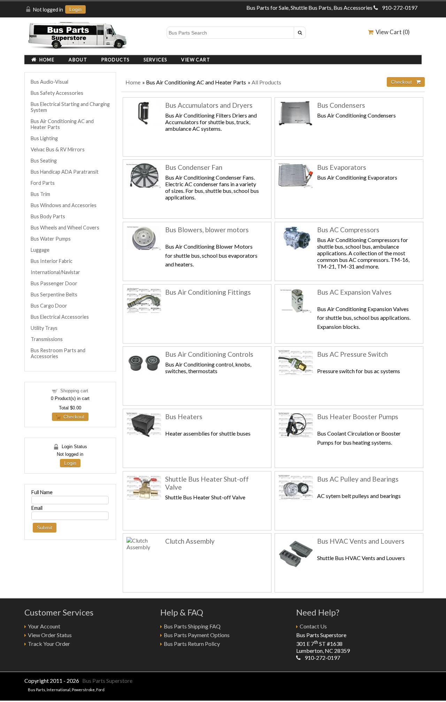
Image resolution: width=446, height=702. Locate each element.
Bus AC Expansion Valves (354, 292)
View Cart (195, 59)
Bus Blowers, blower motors (207, 230)
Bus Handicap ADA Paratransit (65, 172)
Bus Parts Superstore (107, 680)
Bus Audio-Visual (49, 82)
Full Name (42, 492)
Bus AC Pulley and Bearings (358, 479)
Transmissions (47, 339)
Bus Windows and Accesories (64, 205)
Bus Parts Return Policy (192, 643)
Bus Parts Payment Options (197, 635)
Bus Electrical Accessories (60, 317)
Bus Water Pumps (51, 239)
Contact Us (313, 626)
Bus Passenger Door (54, 283)
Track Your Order (49, 643)
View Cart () (392, 32)
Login (75, 9)
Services (155, 59)
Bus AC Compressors (348, 230)
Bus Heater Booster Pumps (357, 417)
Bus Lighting (44, 138)
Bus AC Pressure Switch (352, 354)
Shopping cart (74, 390)
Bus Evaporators (341, 167)
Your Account (44, 626)
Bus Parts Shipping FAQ (192, 626)
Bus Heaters (183, 417)
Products (115, 59)
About (78, 59)
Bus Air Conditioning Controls (209, 354)
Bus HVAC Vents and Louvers (361, 541)
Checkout (72, 416)
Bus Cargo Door (49, 306)
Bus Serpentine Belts (54, 294)
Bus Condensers (341, 105)
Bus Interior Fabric (51, 261)
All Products (266, 82)
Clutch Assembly (190, 541)
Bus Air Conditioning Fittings (208, 292)
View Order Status (50, 635)
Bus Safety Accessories (57, 93)
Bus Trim (40, 194)
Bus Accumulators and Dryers (209, 105)
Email (37, 508)
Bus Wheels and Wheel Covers (65, 228)
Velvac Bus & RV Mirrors (58, 149)
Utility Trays (44, 328)
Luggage (40, 250)
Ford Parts (43, 183)
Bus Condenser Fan (193, 167)
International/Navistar (55, 272)
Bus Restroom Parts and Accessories (58, 353)
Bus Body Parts (48, 216)
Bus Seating (44, 161)
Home (45, 59)
